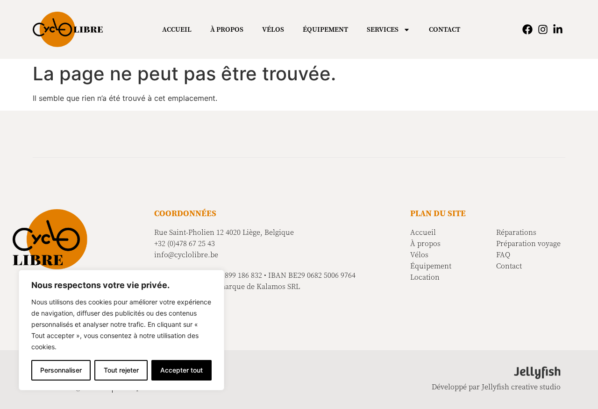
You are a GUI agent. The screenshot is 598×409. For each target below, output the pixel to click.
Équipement (325, 29)
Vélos (273, 29)
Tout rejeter (121, 370)
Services (383, 29)
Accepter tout (181, 370)
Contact (444, 29)
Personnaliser (61, 370)
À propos (226, 29)
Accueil (177, 29)
